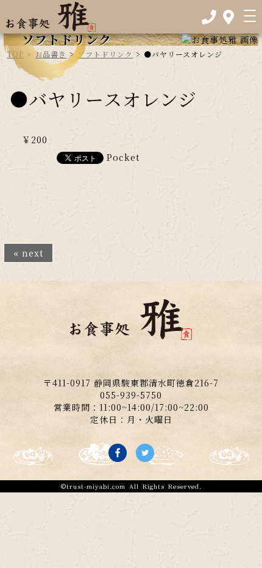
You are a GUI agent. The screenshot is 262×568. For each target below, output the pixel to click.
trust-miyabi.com (96, 486)
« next (28, 253)
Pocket (123, 157)
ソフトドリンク (105, 54)
